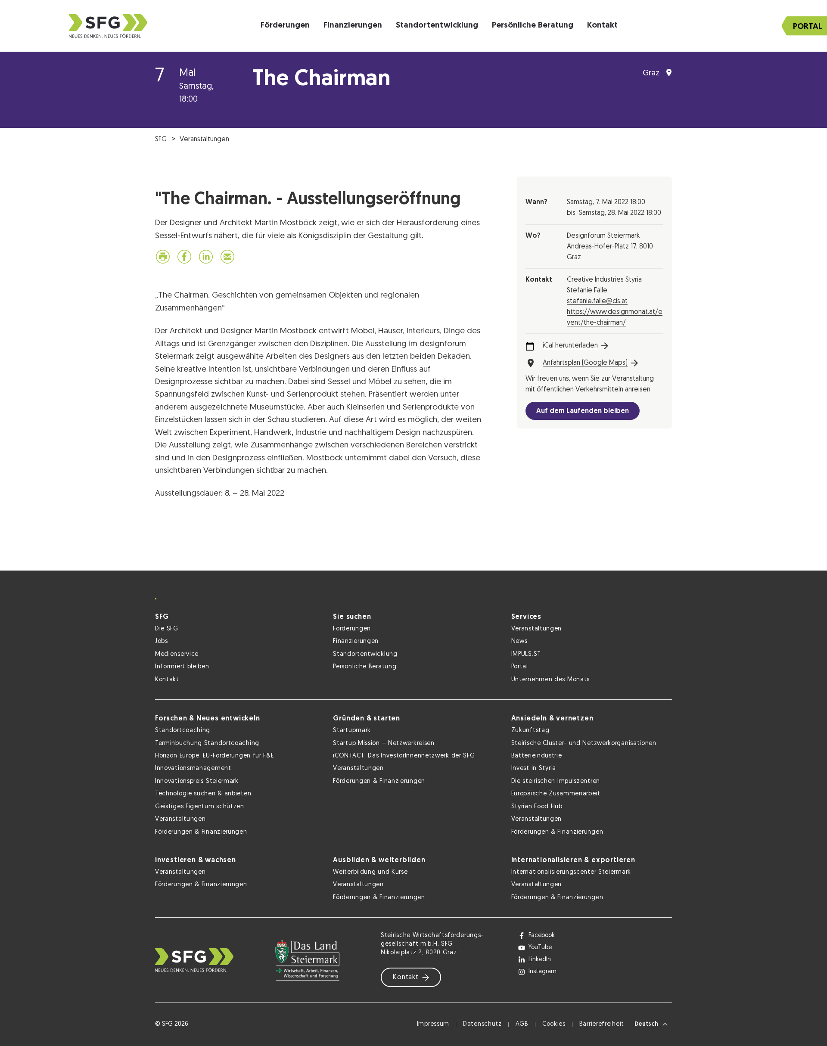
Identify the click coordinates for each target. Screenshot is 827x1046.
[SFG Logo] (108, 26)
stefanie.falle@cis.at (597, 301)
